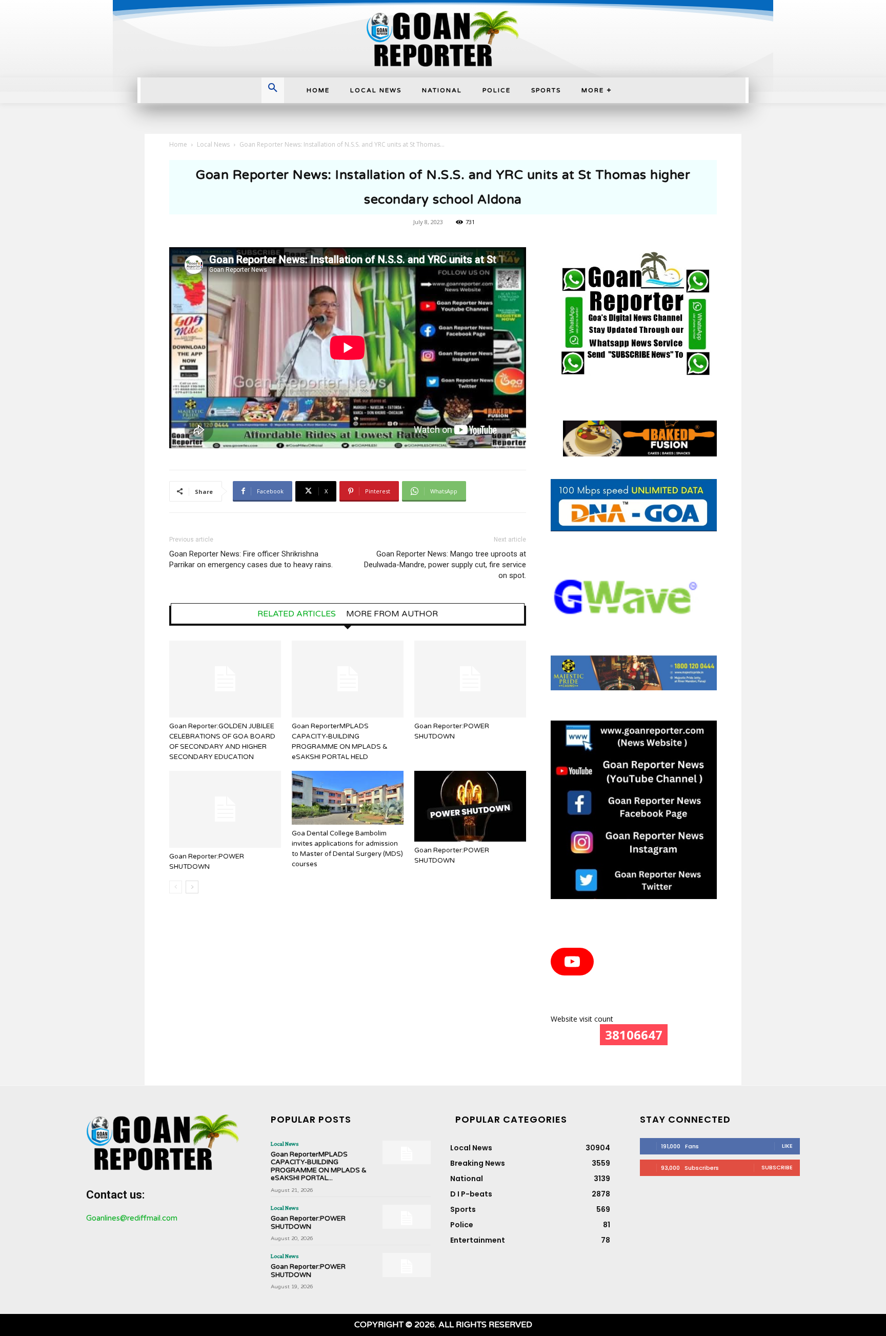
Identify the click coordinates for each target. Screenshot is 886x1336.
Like (787, 1146)
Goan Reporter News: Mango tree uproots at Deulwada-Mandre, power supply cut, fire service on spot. (445, 564)
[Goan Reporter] (442, 38)
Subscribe (777, 1167)
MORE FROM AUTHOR (392, 614)
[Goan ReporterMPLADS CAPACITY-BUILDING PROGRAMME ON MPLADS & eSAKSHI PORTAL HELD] (348, 679)
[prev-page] (175, 887)
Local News (213, 144)
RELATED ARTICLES (296, 614)
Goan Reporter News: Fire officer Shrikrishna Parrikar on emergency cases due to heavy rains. (251, 559)
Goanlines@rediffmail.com (131, 1218)
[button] (272, 88)
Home (178, 144)
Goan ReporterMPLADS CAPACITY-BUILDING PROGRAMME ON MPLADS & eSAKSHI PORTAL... (319, 1166)
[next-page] (192, 887)
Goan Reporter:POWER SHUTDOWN (308, 1222)
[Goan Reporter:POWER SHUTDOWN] (470, 679)
